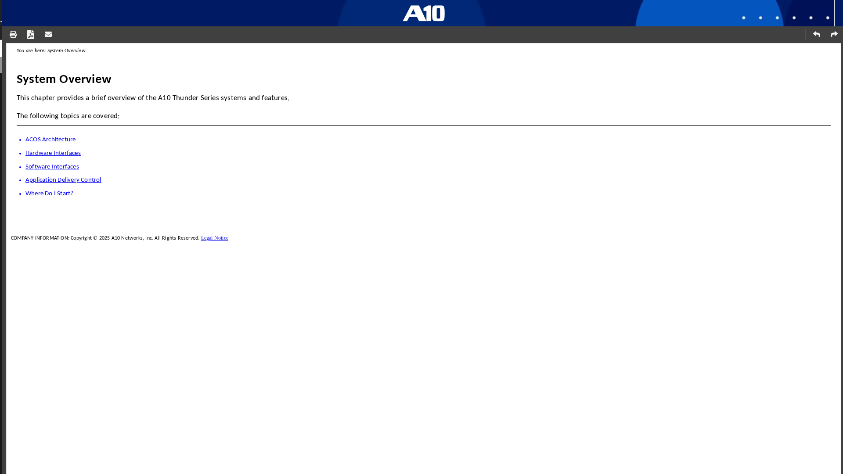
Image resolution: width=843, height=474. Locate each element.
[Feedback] (48, 34)
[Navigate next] (834, 34)
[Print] (13, 34)
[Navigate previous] (817, 34)
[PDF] (31, 34)
